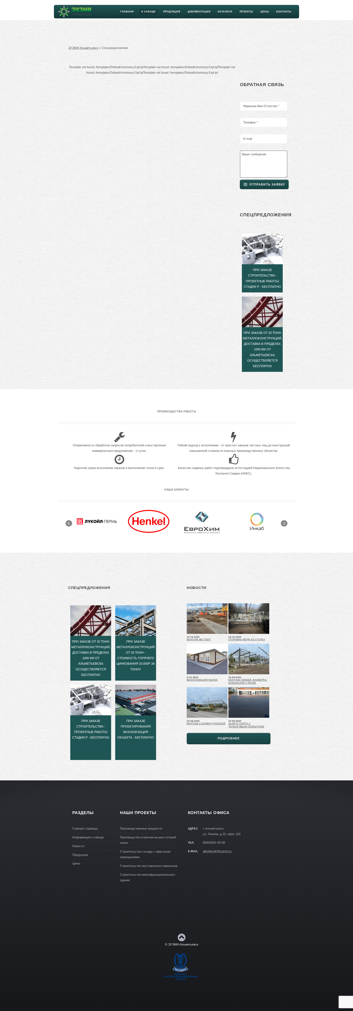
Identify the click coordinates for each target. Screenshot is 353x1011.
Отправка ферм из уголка (246, 639)
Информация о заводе (88, 837)
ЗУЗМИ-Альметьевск (83, 48)
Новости (78, 846)
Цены (264, 11)
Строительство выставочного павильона (148, 866)
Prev (69, 523)
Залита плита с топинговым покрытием (246, 725)
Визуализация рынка (202, 680)
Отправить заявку (267, 184)
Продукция (171, 11)
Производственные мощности (141, 828)
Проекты (246, 11)
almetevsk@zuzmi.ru (217, 851)
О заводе (148, 11)
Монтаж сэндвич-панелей (206, 723)
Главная (127, 11)
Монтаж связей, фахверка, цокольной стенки (247, 681)
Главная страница (85, 828)
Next (284, 523)
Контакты (283, 11)
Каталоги (225, 11)
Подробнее (229, 738)
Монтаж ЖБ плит (199, 639)
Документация (199, 11)
